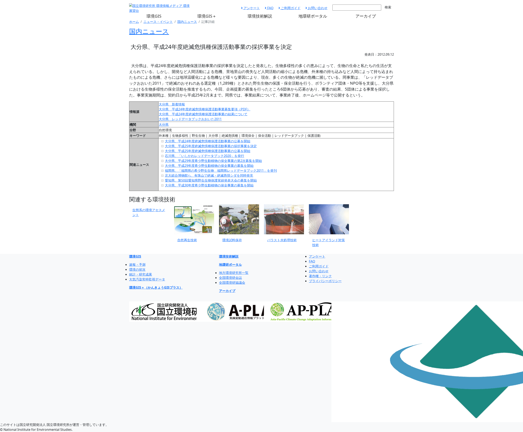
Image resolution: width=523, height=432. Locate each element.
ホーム (134, 21)
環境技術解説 (260, 16)
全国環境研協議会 (232, 282)
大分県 (164, 124)
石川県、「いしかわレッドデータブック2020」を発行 (204, 156)
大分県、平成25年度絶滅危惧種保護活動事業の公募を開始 (207, 151)
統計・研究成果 (140, 274)
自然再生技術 (187, 240)
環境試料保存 (232, 240)
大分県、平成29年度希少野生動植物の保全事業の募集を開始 (209, 165)
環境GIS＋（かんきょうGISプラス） (156, 287)
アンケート (251, 8)
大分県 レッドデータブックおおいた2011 (190, 119)
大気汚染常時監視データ (147, 279)
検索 (388, 7)
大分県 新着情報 (172, 104)
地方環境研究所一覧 (233, 272)
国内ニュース (187, 21)
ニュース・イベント (158, 21)
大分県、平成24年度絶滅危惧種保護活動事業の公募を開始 (207, 141)
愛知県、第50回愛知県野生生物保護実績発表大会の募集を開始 (211, 180)
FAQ (270, 8)
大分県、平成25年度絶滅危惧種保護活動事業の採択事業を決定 (211, 146)
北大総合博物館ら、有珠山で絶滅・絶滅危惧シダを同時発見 (209, 175)
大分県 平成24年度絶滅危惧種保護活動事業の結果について (203, 114)
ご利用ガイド (290, 8)
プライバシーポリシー (325, 281)
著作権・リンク (320, 276)
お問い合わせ (317, 8)
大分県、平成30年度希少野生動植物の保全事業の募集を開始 (209, 185)
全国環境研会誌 (230, 277)
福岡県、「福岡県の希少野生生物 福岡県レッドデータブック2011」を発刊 (221, 170)
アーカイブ (365, 16)
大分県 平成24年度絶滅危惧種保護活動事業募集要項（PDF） (204, 109)
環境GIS (153, 16)
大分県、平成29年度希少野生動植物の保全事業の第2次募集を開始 (213, 160)
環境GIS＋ (206, 16)
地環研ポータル (312, 16)
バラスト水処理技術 (282, 240)
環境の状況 (137, 269)
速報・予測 (137, 264)
